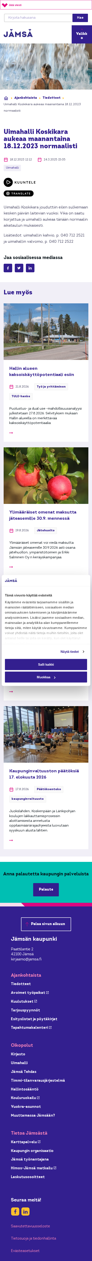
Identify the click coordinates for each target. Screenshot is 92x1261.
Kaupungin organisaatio (32, 1151)
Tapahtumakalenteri (31, 1028)
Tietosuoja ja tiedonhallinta (33, 1238)
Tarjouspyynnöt (25, 1010)
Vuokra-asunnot (26, 1107)
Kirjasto (18, 1054)
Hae (80, 17)
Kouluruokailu (25, 1098)
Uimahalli (19, 1063)
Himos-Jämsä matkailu (33, 1168)
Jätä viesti (15, 5)
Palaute (46, 889)
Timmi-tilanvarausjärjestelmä (38, 1081)
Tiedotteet (52, 98)
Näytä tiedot (70, 651)
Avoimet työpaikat (30, 993)
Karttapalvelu (25, 1142)
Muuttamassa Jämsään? (33, 1115)
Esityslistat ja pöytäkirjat (34, 1019)
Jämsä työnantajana (30, 1159)
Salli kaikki (46, 664)
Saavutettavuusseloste (30, 1226)
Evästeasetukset (25, 1251)
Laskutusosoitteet (28, 1177)
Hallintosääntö (25, 1089)
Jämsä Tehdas (23, 1072)
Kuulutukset (24, 1001)
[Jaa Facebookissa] (8, 268)
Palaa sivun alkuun (48, 924)
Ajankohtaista (25, 98)
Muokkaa (43, 677)
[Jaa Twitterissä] (19, 268)
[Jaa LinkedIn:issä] (30, 268)
